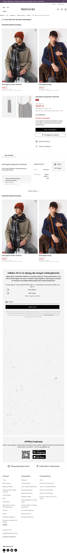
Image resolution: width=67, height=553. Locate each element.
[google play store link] (39, 451)
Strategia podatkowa (9, 515)
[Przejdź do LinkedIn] (19, 547)
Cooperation (6, 502)
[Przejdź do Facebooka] (4, 547)
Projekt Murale (7, 495)
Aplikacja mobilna (8, 488)
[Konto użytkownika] (56, 5)
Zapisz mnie (32, 306)
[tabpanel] (33, 172)
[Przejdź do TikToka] (15, 547)
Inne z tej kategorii (50, 126)
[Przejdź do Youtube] (11, 547)
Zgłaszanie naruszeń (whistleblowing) (14, 505)
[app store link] (39, 456)
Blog (4, 498)
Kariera (5, 512)
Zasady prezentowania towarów (12, 492)
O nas (4, 482)
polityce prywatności (49, 314)
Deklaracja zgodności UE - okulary (13, 518)
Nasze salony (7, 485)
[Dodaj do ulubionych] (35, 24)
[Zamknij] (63, 1)
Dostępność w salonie (51, 132)
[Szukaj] (53, 5)
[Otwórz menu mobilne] (5, 5)
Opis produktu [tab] (9, 152)
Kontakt (5, 508)
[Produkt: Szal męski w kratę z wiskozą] (20, 49)
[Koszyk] (63, 5)
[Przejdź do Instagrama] (8, 547)
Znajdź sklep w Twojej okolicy (49, 466)
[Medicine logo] (28, 5)
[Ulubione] (60, 5)
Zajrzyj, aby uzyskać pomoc (20, 466)
